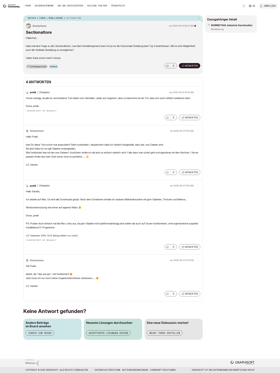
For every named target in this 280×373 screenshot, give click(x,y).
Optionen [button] (199, 18)
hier (39, 98)
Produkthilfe (118, 5)
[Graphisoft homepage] (242, 363)
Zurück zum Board (39, 333)
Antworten (191, 65)
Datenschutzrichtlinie (107, 370)
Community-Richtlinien (162, 370)
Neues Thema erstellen (164, 333)
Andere (53, 66)
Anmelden (269, 5)
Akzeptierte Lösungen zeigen (108, 333)
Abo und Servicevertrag (70, 5)
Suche (244, 6)
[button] (167, 65)
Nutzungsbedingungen (135, 370)
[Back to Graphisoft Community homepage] (12, 5)
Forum (28, 5)
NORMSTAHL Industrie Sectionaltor (232, 25)
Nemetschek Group (243, 370)
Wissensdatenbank (44, 5)
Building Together (97, 5)
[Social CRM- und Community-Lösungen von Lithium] (32, 362)
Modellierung (217, 29)
